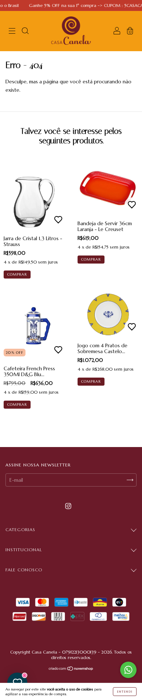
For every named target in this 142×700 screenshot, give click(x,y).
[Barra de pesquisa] (25, 32)
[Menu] (12, 32)
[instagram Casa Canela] (68, 506)
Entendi (125, 691)
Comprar (17, 274)
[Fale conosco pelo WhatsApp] (128, 670)
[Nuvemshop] (71, 669)
